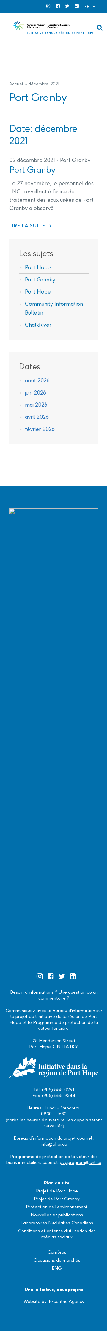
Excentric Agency (66, 1301)
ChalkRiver (38, 324)
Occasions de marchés (57, 1260)
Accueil (16, 83)
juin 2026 (35, 392)
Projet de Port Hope (57, 1191)
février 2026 (40, 429)
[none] (89, 6)
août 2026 (37, 380)
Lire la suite (30, 226)
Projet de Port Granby (57, 1199)
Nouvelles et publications (57, 1215)
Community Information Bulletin (54, 308)
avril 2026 (37, 416)
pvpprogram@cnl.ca (80, 1162)
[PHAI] (53, 27)
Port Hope (38, 267)
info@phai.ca (54, 1144)
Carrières (57, 1252)
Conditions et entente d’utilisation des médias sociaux (57, 1233)
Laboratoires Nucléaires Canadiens (57, 1223)
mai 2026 (36, 404)
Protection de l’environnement (57, 1207)
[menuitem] (89, 6)
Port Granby (75, 160)
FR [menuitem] (86, 6)
